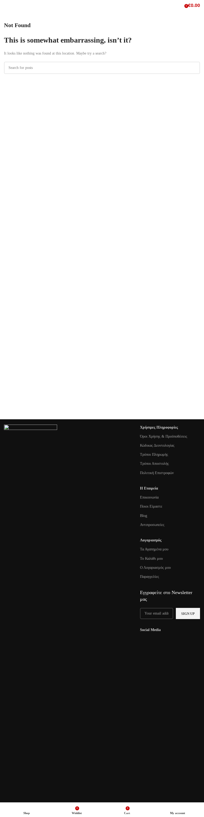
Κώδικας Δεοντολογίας (157, 445)
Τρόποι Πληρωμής (154, 455)
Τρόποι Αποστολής (154, 464)
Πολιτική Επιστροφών (157, 473)
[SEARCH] (194, 68)
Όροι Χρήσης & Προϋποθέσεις (163, 436)
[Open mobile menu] (6, 5)
